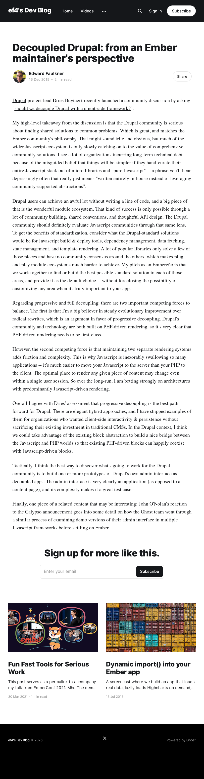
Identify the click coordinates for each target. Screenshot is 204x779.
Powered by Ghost (181, 740)
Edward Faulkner (46, 73)
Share (182, 76)
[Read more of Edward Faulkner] (19, 76)
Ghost (147, 511)
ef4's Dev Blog (29, 10)
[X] (105, 738)
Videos (87, 10)
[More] (104, 11)
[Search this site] (140, 11)
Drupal (19, 100)
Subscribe (181, 10)
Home (67, 10)
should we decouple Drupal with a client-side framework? (72, 108)
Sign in (155, 10)
